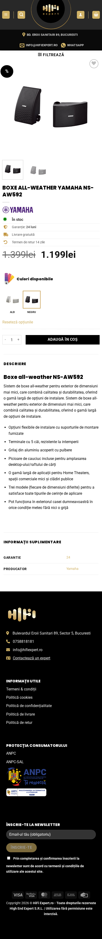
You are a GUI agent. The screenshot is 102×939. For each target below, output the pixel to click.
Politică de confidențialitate (29, 705)
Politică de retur (19, 722)
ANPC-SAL (15, 762)
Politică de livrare (20, 714)
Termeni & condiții (21, 689)
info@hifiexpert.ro (27, 650)
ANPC (11, 753)
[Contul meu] (80, 15)
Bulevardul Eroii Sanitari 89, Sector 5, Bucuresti (52, 633)
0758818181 (23, 641)
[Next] (92, 106)
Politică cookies (19, 697)
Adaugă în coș (63, 339)
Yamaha (72, 569)
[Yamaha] (17, 209)
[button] (6, 15)
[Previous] (10, 106)
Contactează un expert (31, 658)
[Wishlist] (94, 63)
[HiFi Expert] (51, 15)
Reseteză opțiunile (17, 322)
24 (68, 557)
